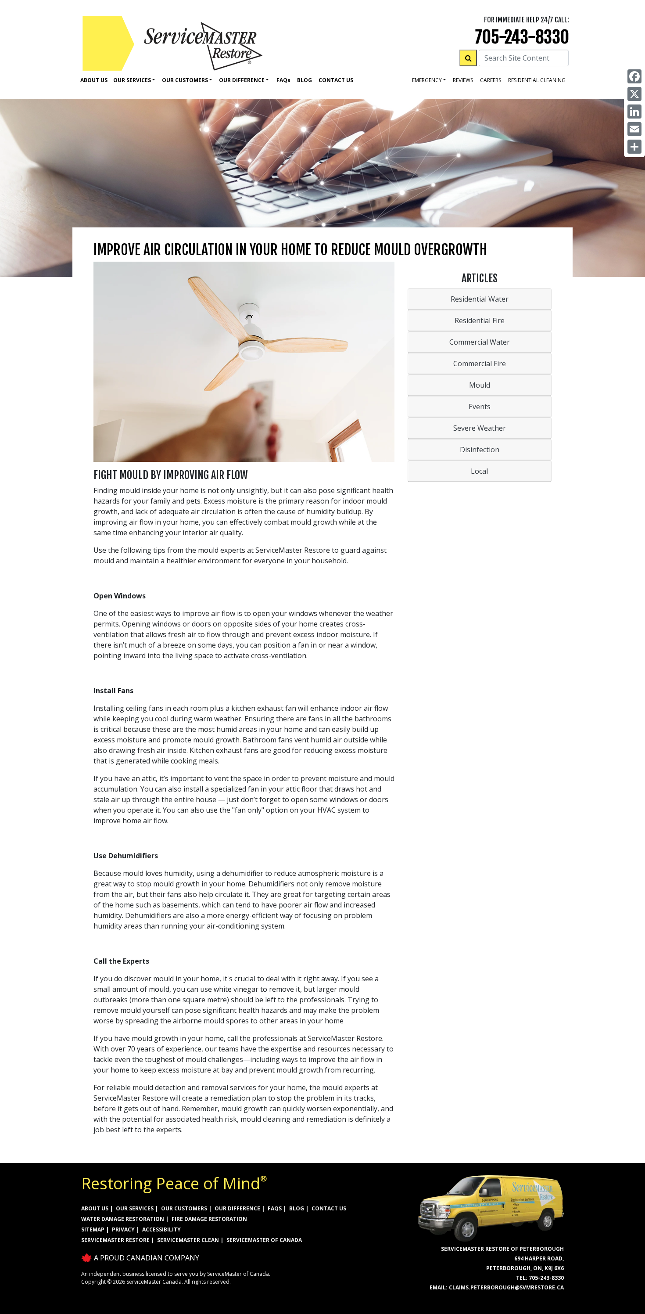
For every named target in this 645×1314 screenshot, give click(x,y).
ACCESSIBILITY (161, 1229)
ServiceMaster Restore (115, 1240)
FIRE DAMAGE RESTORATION (209, 1219)
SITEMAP (92, 1229)
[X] (634, 94)
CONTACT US (329, 1208)
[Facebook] (634, 76)
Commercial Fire (479, 363)
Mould (479, 385)
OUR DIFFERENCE (237, 1208)
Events (480, 406)
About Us (94, 80)
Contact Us (336, 80)
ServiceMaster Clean (188, 1240)
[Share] (634, 146)
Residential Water (480, 299)
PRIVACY (123, 1229)
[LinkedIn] (634, 111)
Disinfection (479, 449)
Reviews (463, 80)
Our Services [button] (132, 80)
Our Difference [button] (242, 80)
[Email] (634, 129)
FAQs (275, 1208)
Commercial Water (479, 342)
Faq (283, 80)
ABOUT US (94, 1208)
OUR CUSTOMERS (184, 1208)
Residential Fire (480, 320)
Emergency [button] (427, 80)
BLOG (296, 1208)
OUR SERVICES (135, 1208)
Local (479, 471)
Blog (304, 80)
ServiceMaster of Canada (264, 1240)
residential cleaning (537, 80)
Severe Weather (479, 428)
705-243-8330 (522, 37)
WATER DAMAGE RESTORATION (122, 1219)
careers (490, 80)
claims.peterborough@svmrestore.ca (506, 1287)
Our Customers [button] (185, 80)
